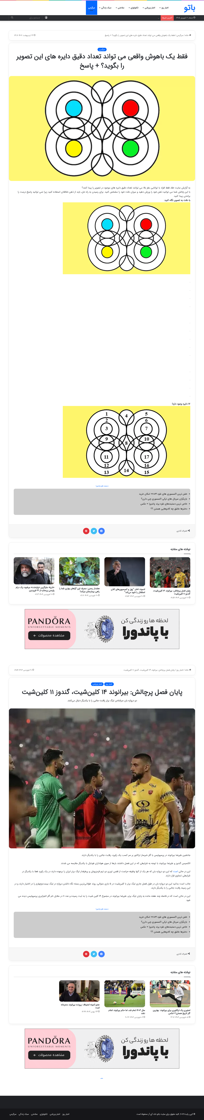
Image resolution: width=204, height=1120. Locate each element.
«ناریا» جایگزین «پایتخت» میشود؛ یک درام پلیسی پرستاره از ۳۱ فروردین (35, 589)
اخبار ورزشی (150, 7)
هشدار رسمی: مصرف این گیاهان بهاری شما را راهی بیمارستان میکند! (79, 590)
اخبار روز (164, 7)
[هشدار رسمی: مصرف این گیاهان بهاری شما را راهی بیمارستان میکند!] (79, 571)
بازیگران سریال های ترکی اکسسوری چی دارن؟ (164, 499)
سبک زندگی (106, 7)
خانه (187, 35)
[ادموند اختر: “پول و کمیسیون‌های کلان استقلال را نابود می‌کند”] (124, 571)
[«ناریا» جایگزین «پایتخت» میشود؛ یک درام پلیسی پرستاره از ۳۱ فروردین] (34, 570)
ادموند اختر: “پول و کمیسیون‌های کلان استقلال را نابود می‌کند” (128, 591)
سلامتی (121, 7)
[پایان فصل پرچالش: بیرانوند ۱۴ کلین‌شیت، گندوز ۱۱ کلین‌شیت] (170, 572)
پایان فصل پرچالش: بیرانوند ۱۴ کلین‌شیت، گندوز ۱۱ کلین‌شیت (171, 592)
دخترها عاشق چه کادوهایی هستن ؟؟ (169, 509)
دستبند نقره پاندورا (102, 486)
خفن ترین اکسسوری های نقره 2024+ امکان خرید (163, 494)
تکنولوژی (134, 7)
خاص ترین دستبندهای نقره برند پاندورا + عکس (163, 504)
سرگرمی (91, 7)
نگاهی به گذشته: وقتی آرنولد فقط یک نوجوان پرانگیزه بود (134, 17)
